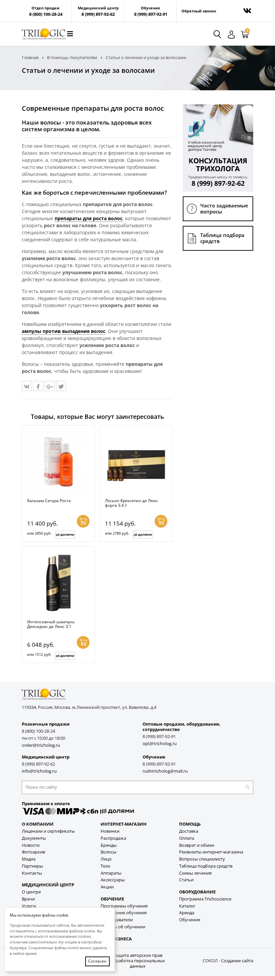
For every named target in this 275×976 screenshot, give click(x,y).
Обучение (189, 920)
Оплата (186, 838)
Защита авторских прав (137, 955)
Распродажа (113, 838)
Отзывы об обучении (123, 927)
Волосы (108, 852)
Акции (107, 887)
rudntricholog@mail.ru (165, 771)
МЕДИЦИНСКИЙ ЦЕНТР (48, 885)
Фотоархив (33, 852)
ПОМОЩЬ (190, 824)
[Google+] (50, 386)
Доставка (188, 831)
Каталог (187, 906)
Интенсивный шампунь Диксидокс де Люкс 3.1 (51, 624)
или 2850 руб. (39, 533)
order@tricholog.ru (41, 745)
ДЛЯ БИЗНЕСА (116, 939)
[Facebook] (38, 386)
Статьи (186, 880)
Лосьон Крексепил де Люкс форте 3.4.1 (131, 503)
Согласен (97, 961)
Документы (34, 838)
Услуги (29, 906)
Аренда (186, 913)
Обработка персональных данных (137, 963)
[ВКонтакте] (27, 386)
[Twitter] (61, 386)
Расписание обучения (124, 913)
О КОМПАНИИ (38, 824)
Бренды (109, 845)
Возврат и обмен (196, 845)
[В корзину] (83, 521)
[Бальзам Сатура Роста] (58, 462)
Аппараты (111, 873)
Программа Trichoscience (205, 899)
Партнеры (32, 866)
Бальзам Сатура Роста (49, 500)
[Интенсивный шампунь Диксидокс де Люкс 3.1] (58, 583)
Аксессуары (113, 880)
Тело (105, 866)
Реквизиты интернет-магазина (211, 852)
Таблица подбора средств (205, 866)
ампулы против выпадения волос (63, 331)
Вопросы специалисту (202, 859)
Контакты (32, 873)
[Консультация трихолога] (218, 147)
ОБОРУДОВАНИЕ (197, 892)
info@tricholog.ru (39, 771)
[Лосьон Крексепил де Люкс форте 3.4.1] (136, 462)
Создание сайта (237, 961)
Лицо (106, 859)
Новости (31, 845)
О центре (31, 892)
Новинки (110, 831)
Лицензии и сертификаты (48, 831)
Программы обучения (124, 906)
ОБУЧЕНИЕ (112, 899)
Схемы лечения (195, 873)
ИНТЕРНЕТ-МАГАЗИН (124, 824)
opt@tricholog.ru (160, 743)
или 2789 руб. (117, 533)
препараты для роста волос (88, 218)
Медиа (29, 859)
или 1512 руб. (39, 654)
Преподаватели (117, 920)
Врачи (28, 899)
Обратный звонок (198, 11)
